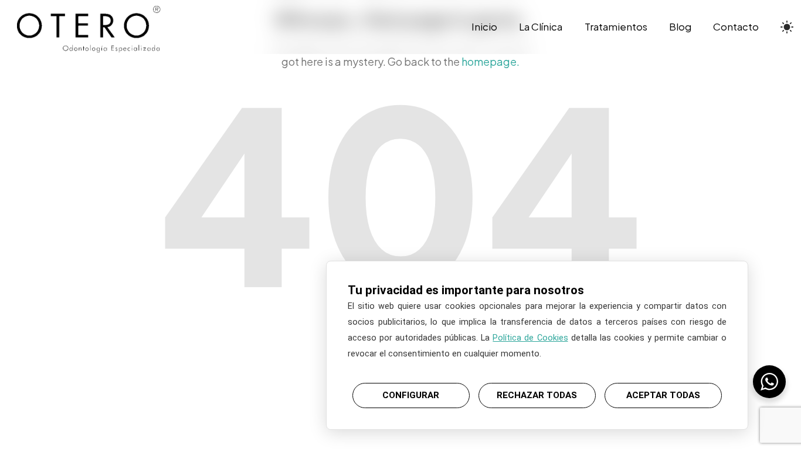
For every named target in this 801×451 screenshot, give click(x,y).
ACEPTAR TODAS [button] (663, 395)
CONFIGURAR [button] (410, 395)
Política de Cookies (530, 338)
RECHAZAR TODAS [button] (537, 395)
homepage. (490, 61)
